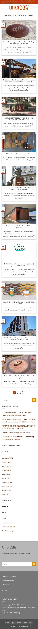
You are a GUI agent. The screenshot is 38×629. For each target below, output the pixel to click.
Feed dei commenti (8, 527)
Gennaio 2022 (7, 482)
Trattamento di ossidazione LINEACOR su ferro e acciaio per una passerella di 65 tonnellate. (19, 81)
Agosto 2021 (6, 490)
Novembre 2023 (7, 466)
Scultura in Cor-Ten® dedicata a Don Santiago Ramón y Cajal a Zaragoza (19, 188)
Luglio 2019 (6, 494)
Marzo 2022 (6, 478)
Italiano (4, 591)
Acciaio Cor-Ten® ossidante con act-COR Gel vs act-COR (19, 303)
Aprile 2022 (6, 474)
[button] (3, 7)
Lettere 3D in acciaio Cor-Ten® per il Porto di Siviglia (19, 377)
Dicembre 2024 (7, 458)
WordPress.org (7, 531)
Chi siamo (5, 584)
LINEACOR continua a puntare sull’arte (19, 154)
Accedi (4, 519)
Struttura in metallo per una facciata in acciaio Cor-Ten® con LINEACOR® (19, 339)
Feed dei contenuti (8, 523)
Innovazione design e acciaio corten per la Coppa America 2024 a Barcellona (19, 43)
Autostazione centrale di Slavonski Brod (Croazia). (19, 227)
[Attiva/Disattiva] (35, 590)
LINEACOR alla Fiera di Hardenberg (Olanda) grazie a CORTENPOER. (19, 265)
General (5, 506)
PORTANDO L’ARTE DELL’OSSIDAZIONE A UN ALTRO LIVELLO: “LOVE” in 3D (19, 119)
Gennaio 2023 (7, 470)
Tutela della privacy (9, 580)
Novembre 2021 (7, 486)
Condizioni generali (9, 576)
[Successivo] (24, 392)
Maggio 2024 (6, 462)
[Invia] (34, 400)
